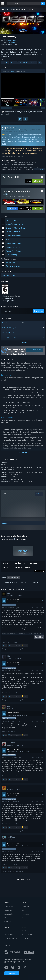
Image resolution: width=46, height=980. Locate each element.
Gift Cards (7, 921)
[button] (5, 9)
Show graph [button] (38, 571)
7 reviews (9, 839)
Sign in (3, 112)
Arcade (5, 63)
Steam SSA (8, 910)
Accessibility (8, 934)
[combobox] (24, 3)
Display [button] (27, 567)
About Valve (26, 907)
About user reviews (8, 539)
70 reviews (10, 708)
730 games (10, 745)
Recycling (25, 918)
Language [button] (33, 563)
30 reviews (19, 595)
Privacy (6, 931)
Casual (13, 63)
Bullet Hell (23, 63)
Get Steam (25, 931)
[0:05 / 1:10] (23, 85)
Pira (8, 787)
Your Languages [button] (13, 577)
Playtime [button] (17, 567)
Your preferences (20, 539)
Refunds (7, 946)
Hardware (25, 914)
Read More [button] (39, 637)
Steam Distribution (10, 918)
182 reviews (19, 745)
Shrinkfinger (11, 837)
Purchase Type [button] (20, 563)
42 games (9, 658)
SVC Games (12, 40)
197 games (10, 595)
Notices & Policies (10, 938)
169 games (10, 789)
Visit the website (8, 332)
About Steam (8, 907)
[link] (25, 208)
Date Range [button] (6, 567)
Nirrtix (9, 706)
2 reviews (18, 658)
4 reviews (18, 789)
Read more (39, 169)
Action (33, 63)
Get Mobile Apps (12, 973)
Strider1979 (11, 743)
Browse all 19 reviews (23, 879)
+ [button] (39, 63)
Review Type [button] (6, 563)
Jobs (23, 910)
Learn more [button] (38, 311)
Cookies (7, 942)
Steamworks (8, 914)
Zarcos (9, 593)
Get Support (26, 938)
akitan (9, 656)
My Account (26, 942)
